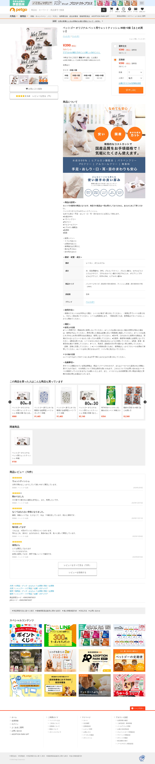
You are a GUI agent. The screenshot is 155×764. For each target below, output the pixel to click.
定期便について (55, 726)
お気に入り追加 (35, 88)
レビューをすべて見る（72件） (77, 565)
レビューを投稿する (77, 572)
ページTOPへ (139, 708)
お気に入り (87, 732)
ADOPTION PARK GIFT (100, 16)
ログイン (130, 16)
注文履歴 (86, 723)
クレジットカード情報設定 (126, 732)
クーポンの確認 (88, 735)
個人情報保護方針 (70, 611)
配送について (54, 729)
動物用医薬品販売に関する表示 (49, 611)
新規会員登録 (121, 16)
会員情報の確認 (122, 720)
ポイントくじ (87, 738)
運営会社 (14, 756)
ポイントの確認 (122, 738)
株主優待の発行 (122, 741)
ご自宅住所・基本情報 (124, 723)
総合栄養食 (74, 16)
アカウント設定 (122, 717)
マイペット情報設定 (123, 735)
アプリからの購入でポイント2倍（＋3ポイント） (82, 52)
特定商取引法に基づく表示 (23, 611)
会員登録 (15, 720)
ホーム (14, 717)
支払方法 (83, 611)
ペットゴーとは (55, 720)
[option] (77, 3)
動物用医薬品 (85, 16)
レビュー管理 (87, 729)
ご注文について (55, 723)
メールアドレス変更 (123, 726)
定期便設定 (87, 726)
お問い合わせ (95, 611)
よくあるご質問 (140, 16)
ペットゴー (66, 36)
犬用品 (13, 16)
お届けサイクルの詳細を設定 (130, 83)
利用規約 (22, 756)
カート (85, 720)
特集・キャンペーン (38, 16)
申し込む (132, 90)
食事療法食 (63, 16)
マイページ (86, 717)
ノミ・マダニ (52, 16)
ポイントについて (55, 732)
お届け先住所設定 (123, 729)
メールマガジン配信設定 (125, 744)
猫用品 (23, 16)
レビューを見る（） (39, 96)
